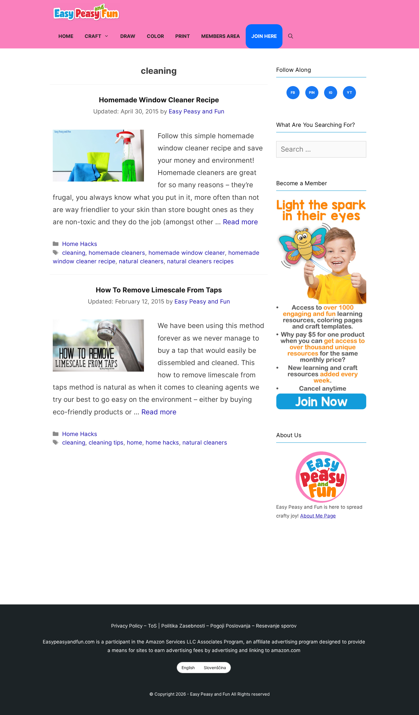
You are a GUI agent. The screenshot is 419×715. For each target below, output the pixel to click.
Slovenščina (215, 667)
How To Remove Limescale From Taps (159, 290)
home (134, 442)
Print (182, 36)
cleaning (73, 252)
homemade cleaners (117, 252)
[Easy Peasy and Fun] (88, 12)
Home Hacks (79, 243)
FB (293, 92)
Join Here (264, 36)
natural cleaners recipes (200, 261)
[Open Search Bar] (290, 36)
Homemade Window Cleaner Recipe (159, 100)
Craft (93, 36)
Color (155, 36)
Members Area (220, 36)
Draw (127, 36)
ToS (152, 626)
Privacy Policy (127, 626)
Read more (240, 222)
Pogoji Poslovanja (230, 626)
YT (349, 92)
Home (65, 36)
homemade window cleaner (187, 252)
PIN (312, 92)
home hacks (162, 442)
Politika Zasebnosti (183, 626)
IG (331, 92)
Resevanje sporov (276, 626)
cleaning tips (106, 442)
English (188, 667)
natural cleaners (141, 261)
